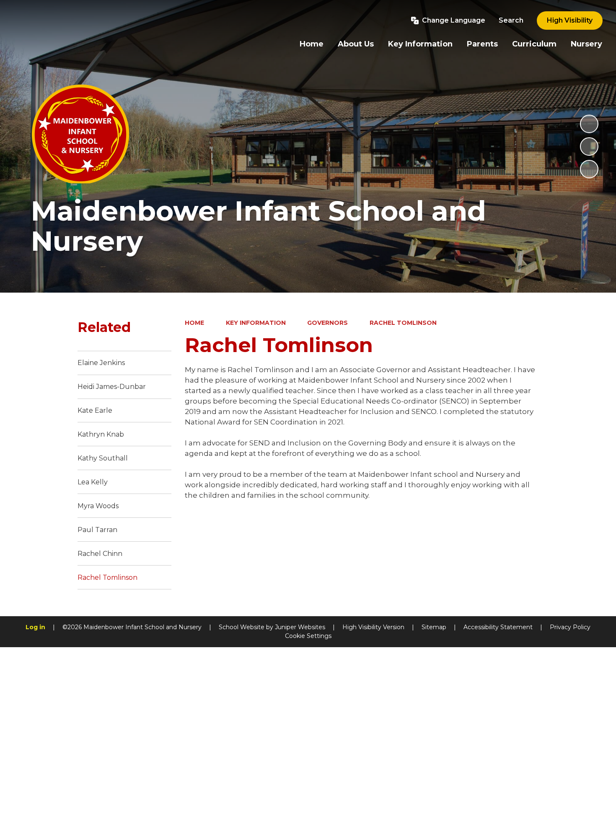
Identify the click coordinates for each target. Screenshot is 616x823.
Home (194, 323)
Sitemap (434, 627)
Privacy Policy (570, 627)
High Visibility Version (373, 627)
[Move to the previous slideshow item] (589, 146)
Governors (327, 323)
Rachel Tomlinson (403, 323)
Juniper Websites (300, 627)
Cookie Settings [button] (308, 636)
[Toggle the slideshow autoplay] (589, 124)
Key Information (256, 323)
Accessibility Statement (498, 627)
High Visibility (570, 20)
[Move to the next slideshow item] (589, 169)
